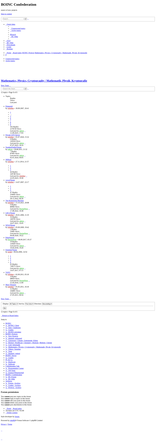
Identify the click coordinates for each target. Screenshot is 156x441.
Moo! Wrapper (10, 285)
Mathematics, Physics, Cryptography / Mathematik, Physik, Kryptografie (44, 80)
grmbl (10, 252)
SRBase (8, 160)
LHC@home (10, 213)
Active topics (10, 61)
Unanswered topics (12, 59)
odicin (21, 131)
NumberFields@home (13, 147)
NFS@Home (10, 225)
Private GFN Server (12, 135)
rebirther (11, 108)
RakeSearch (9, 238)
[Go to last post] (25, 131)
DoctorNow (23, 209)
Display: (6, 304)
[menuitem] (17, 28)
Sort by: (22, 304)
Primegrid (9, 106)
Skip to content (6, 14)
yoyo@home (10, 180)
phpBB (12, 420)
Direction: (38, 304)
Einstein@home (11, 250)
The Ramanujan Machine (14, 201)
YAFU (7, 272)
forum (17, 417)
